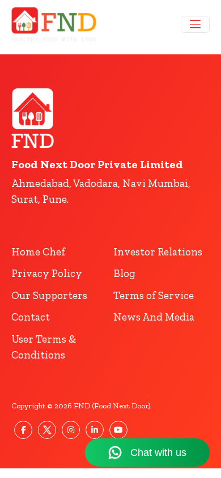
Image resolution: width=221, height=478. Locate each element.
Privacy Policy (46, 273)
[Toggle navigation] (195, 24)
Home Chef (38, 251)
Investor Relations (157, 251)
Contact (30, 316)
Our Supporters (49, 295)
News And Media (153, 316)
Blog (124, 273)
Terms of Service (153, 295)
